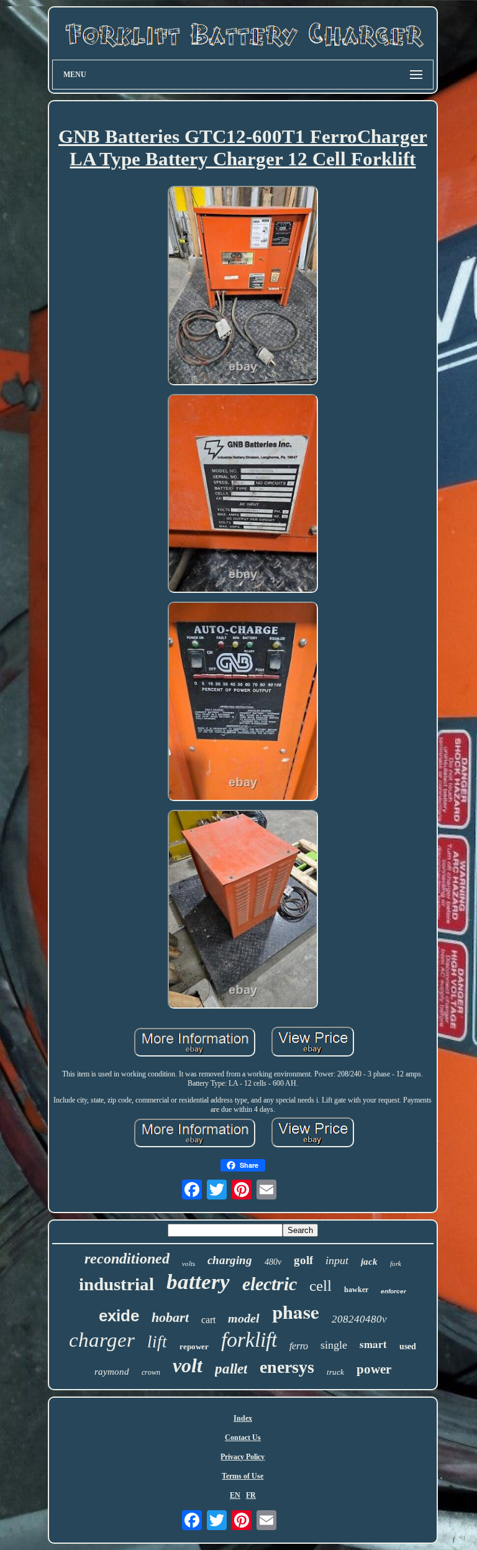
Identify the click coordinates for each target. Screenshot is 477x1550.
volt (187, 1365)
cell (320, 1285)
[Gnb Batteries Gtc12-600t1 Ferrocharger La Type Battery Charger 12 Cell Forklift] (243, 286)
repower (194, 1346)
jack (369, 1262)
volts (188, 1263)
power (374, 1369)
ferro (298, 1346)
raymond (111, 1372)
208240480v (359, 1319)
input (336, 1260)
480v (273, 1262)
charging (229, 1260)
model (244, 1318)
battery (198, 1282)
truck (335, 1372)
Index (243, 1418)
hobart (170, 1317)
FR (251, 1495)
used (407, 1346)
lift (157, 1341)
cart (208, 1319)
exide (119, 1315)
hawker (356, 1289)
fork (395, 1263)
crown (151, 1372)
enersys (287, 1367)
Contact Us (243, 1437)
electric (269, 1283)
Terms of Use (242, 1476)
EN (235, 1495)
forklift (249, 1339)
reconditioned (127, 1258)
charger (102, 1340)
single (333, 1345)
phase (295, 1311)
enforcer (393, 1291)
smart (373, 1344)
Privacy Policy (242, 1456)
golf (303, 1260)
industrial (116, 1284)
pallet (231, 1369)
